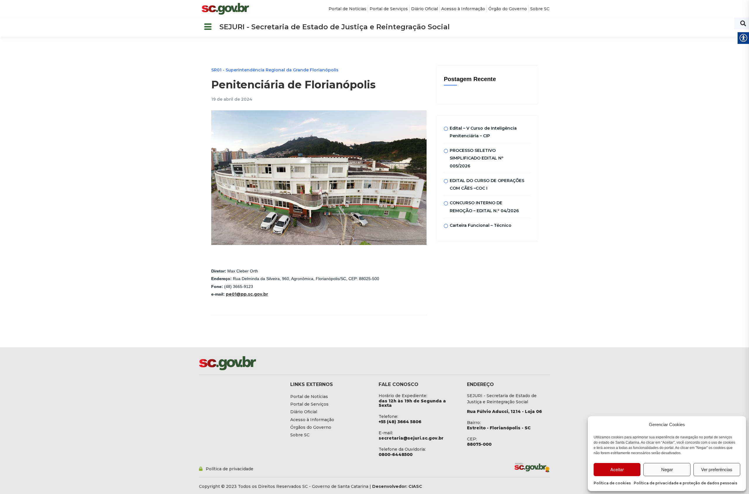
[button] (208, 27)
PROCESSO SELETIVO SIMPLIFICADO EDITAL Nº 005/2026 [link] (477, 158)
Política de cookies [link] (612, 483)
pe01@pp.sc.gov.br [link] (247, 294)
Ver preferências (716, 469)
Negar (667, 469)
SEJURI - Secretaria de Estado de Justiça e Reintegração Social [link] (334, 27)
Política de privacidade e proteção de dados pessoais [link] (685, 483)
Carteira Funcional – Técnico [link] (480, 225)
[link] (225, 9)
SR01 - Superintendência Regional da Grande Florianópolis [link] (275, 70)
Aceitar (617, 469)
